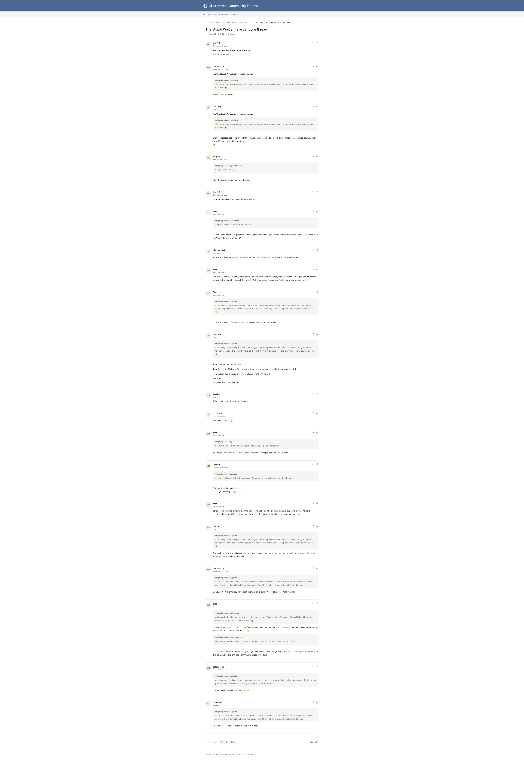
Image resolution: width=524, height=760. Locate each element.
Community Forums (233, 6)
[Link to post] (317, 42)
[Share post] (313, 42)
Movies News (210, 14)
